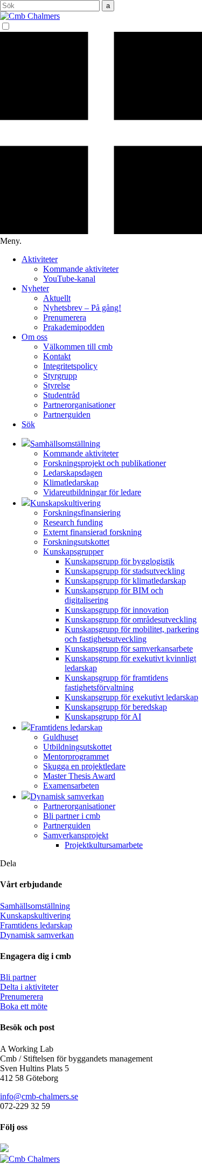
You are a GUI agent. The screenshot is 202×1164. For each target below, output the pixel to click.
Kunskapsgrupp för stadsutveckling (125, 571)
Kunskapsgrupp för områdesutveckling (131, 619)
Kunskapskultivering (35, 915)
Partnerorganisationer (79, 404)
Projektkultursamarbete (104, 845)
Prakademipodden (74, 327)
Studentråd (61, 395)
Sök (28, 424)
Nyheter (35, 288)
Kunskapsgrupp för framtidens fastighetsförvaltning (116, 682)
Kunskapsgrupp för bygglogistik (120, 561)
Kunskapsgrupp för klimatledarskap (125, 580)
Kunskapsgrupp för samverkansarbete (129, 648)
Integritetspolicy (70, 366)
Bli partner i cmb (71, 815)
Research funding (73, 522)
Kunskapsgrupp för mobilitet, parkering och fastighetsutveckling (132, 634)
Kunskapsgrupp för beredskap (116, 706)
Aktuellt (57, 298)
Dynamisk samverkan (37, 935)
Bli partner (18, 977)
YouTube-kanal (69, 278)
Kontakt (57, 356)
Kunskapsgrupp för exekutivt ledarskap (131, 697)
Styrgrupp (60, 375)
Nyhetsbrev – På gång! (82, 307)
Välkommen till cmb (78, 346)
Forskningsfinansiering (82, 512)
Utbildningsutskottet (77, 746)
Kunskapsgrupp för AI (103, 716)
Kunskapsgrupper (73, 551)
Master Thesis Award (79, 775)
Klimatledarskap (71, 482)
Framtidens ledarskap (36, 925)
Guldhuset (60, 737)
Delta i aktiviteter (29, 986)
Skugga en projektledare (84, 766)
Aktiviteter (40, 259)
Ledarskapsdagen (72, 472)
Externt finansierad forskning (92, 532)
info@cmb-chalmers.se (39, 1096)
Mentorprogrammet (76, 756)
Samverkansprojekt (75, 835)
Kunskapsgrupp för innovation (117, 609)
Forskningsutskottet (76, 541)
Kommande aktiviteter (81, 268)
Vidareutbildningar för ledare (92, 492)
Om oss (34, 336)
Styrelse (56, 385)
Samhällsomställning (35, 905)
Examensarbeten (71, 785)
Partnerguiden (66, 414)
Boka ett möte (23, 1006)
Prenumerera (64, 317)
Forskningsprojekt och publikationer (104, 463)
